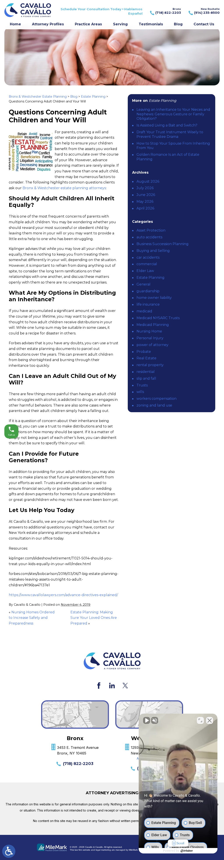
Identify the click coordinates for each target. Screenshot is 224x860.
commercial (146, 264)
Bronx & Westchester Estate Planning (38, 97)
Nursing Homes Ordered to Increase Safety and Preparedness (32, 617)
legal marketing (103, 850)
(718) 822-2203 (78, 763)
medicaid (144, 311)
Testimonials (151, 24)
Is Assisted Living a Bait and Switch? (166, 125)
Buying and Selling (153, 251)
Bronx (168, 11)
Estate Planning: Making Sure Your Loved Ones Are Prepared (93, 617)
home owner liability (154, 298)
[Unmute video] (146, 720)
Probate (143, 352)
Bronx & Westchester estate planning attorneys (64, 188)
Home (15, 24)
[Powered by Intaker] (186, 851)
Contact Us (204, 24)
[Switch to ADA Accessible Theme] (8, 851)
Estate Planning (93, 97)
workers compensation (156, 398)
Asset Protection (150, 230)
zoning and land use (154, 405)
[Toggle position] (200, 720)
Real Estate (146, 358)
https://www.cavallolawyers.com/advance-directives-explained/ (63, 595)
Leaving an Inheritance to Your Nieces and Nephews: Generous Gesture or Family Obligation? (173, 114)
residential (145, 372)
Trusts (142, 385)
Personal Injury (149, 338)
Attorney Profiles (48, 24)
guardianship (147, 291)
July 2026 (145, 188)
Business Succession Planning (162, 244)
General (143, 284)
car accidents (147, 257)
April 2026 (145, 208)
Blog (178, 24)
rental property (150, 365)
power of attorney (152, 345)
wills (140, 392)
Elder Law (145, 271)
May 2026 (144, 201)
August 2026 (147, 181)
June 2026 (145, 195)
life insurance (148, 304)
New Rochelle (207, 11)
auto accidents (149, 237)
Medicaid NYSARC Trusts (158, 318)
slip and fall (146, 378)
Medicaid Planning (152, 325)
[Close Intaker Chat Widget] (209, 720)
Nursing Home (149, 331)
